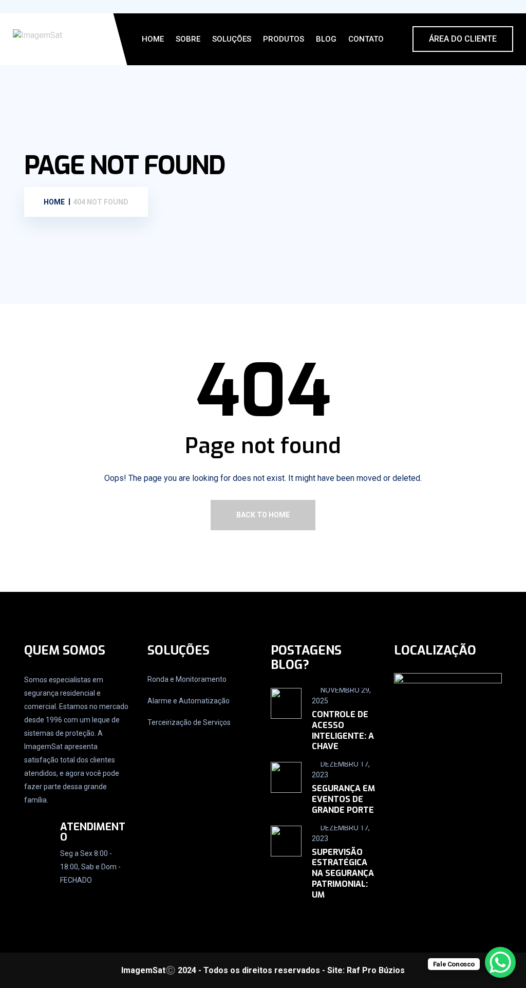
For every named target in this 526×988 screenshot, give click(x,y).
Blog (326, 39)
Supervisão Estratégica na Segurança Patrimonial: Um (343, 873)
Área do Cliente (463, 39)
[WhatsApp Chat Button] (500, 962)
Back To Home (263, 515)
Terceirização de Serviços (189, 722)
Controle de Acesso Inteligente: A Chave (343, 730)
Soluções (231, 39)
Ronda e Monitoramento (187, 679)
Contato (366, 39)
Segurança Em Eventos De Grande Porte (343, 799)
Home (153, 39)
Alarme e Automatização (188, 701)
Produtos (283, 39)
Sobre (188, 39)
